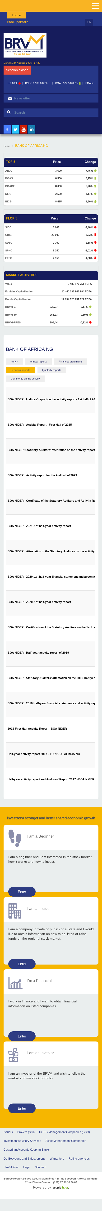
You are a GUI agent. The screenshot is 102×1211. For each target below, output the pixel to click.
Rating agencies (79, 1158)
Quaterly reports (51, 370)
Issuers (8, 1132)
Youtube (23, 133)
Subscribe (10, 98)
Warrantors (57, 1158)
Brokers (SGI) (26, 1132)
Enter (22, 892)
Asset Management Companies (66, 1141)
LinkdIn (31, 133)
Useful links (11, 1167)
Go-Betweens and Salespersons (24, 1158)
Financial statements (71, 361)
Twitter (15, 133)
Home (7, 146)
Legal (26, 1167)
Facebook (7, 133)
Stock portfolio (17, 22)
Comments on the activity (25, 378)
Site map (40, 1167)
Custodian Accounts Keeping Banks (27, 1149)
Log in (16, 15)
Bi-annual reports (20, 370)
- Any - (14, 361)
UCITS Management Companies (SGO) (64, 1132)
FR (89, 22)
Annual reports (38, 361)
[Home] (25, 45)
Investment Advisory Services (22, 1141)
